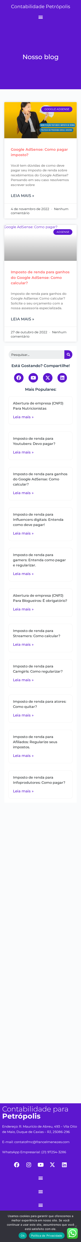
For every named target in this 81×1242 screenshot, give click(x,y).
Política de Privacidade (46, 1235)
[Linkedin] (62, 378)
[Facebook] (19, 378)
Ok (23, 1235)
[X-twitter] (47, 378)
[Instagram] (28, 1164)
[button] (40, 16)
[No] (75, 1226)
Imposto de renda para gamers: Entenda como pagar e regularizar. (39, 560)
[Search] (68, 354)
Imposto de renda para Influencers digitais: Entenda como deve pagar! (38, 519)
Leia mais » (22, 195)
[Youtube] (33, 378)
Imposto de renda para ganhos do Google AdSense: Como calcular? (40, 277)
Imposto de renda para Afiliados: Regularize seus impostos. (35, 742)
